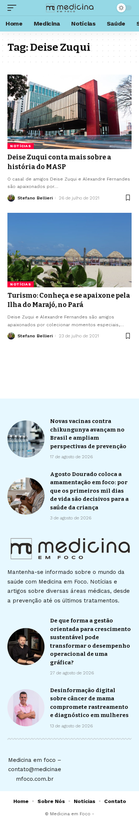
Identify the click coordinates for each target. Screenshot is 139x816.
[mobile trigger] (13, 8)
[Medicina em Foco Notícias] (70, 8)
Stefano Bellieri (35, 198)
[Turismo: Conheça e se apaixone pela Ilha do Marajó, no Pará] (69, 250)
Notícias (20, 146)
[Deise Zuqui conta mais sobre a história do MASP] (69, 112)
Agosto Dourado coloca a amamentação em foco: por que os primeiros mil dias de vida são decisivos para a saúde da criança (89, 491)
